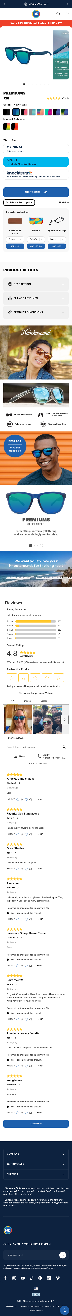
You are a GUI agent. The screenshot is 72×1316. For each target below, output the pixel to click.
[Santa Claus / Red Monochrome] (14, 126)
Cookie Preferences (36, 1310)
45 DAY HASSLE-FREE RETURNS (54, 577)
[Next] (67, 4)
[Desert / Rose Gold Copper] (40, 112)
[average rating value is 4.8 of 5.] (54, 98)
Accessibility (49, 1306)
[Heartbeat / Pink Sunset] (24, 112)
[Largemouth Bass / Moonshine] (64, 112)
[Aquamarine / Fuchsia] (48, 112)
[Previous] (4, 4)
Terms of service (37, 1306)
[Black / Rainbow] (6, 126)
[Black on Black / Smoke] (6, 112)
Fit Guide (64, 202)
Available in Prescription (19, 202)
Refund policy (11, 1306)
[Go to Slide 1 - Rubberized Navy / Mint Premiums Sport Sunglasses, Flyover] (24, 84)
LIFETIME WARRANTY (18, 577)
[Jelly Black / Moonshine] (56, 112)
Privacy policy (24, 1306)
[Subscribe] (62, 1255)
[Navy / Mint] (16, 112)
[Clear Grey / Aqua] (32, 112)
